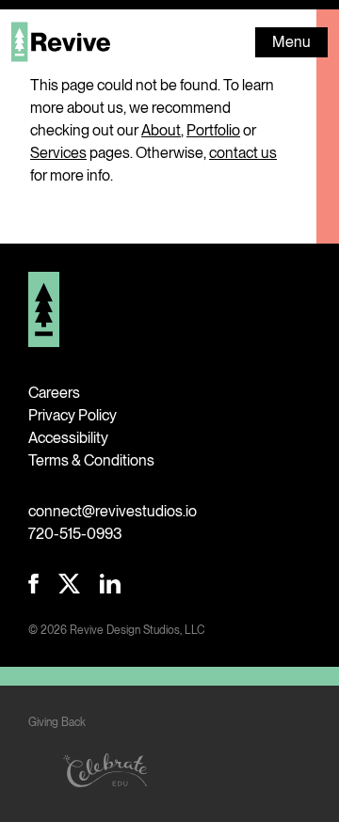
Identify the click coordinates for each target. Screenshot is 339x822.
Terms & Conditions (91, 460)
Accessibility (68, 438)
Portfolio (213, 130)
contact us (243, 153)
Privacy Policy (72, 415)
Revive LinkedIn (110, 583)
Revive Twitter (69, 583)
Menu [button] (291, 42)
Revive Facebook (33, 583)
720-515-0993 (75, 534)
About (161, 130)
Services (58, 153)
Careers (54, 393)
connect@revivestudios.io (112, 511)
